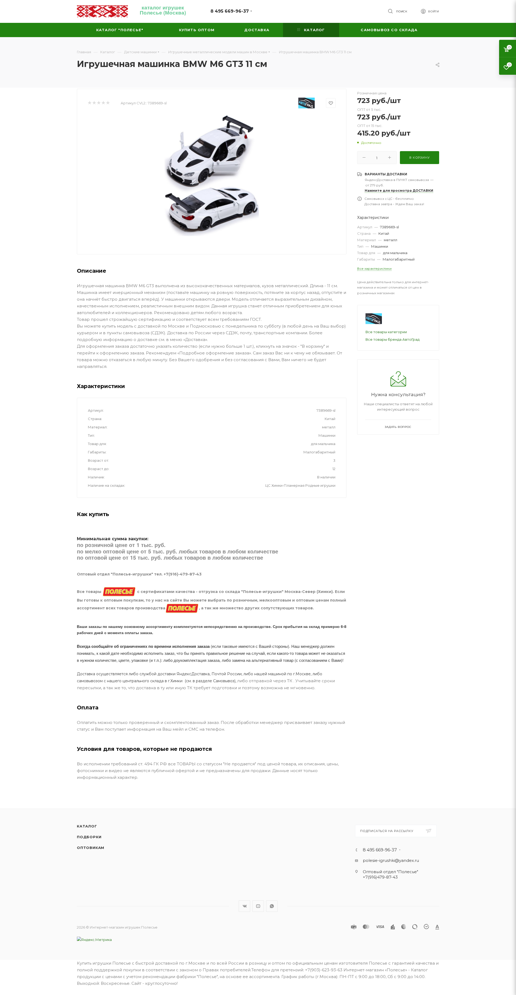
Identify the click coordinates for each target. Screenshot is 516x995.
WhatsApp (272, 906)
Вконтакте (244, 906)
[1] (89, 103)
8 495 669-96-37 (229, 11)
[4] (103, 103)
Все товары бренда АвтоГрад (393, 339)
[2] (94, 103)
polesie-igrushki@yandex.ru (391, 860)
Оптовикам (90, 847)
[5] (107, 103)
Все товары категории (386, 332)
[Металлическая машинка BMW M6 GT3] (211, 175)
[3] (98, 103)
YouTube (258, 906)
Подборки (89, 837)
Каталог (87, 826)
